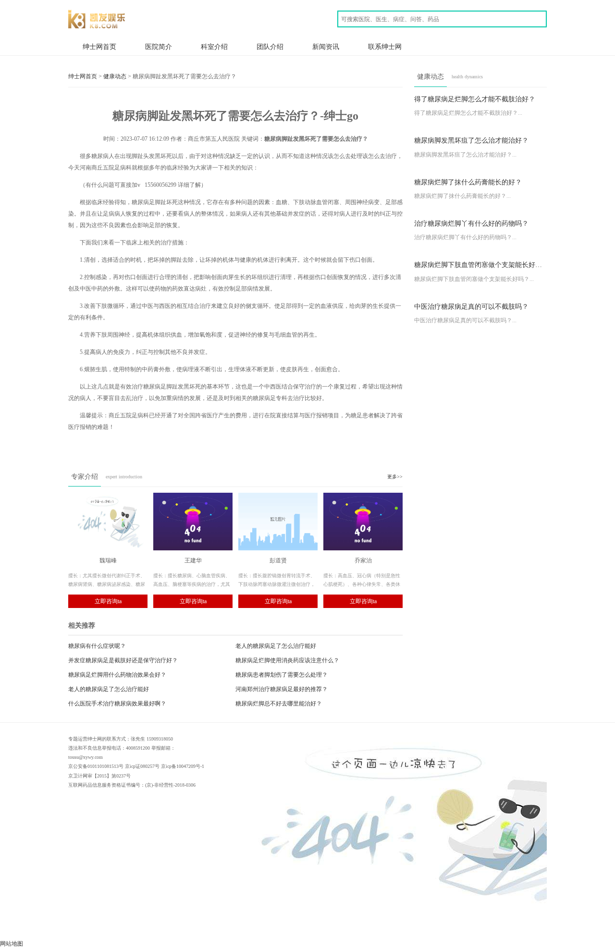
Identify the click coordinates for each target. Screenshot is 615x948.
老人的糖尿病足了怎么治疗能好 (275, 646)
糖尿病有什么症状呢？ (97, 646)
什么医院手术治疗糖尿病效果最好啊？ (117, 703)
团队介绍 (270, 46)
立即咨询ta (108, 601)
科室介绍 (214, 46)
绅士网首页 (99, 46)
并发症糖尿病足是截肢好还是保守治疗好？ (123, 660)
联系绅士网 (385, 46)
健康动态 (114, 76)
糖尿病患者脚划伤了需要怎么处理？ (281, 674)
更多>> (395, 476)
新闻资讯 (325, 46)
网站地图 (11, 943)
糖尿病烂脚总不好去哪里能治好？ (278, 703)
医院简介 (158, 46)
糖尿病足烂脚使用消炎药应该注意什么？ (287, 660)
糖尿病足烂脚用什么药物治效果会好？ (117, 674)
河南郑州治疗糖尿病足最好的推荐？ (281, 689)
